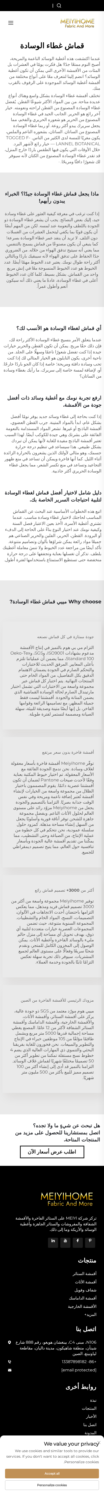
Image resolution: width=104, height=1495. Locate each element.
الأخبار (91, 1416)
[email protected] (78, 1370)
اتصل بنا (89, 1424)
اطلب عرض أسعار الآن (52, 1152)
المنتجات (89, 1408)
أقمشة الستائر (84, 1273)
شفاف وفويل (85, 1290)
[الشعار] (77, 22)
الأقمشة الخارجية (82, 1306)
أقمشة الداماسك (82, 1298)
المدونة (90, 1432)
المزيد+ (90, 1314)
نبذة (93, 1400)
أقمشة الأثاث (85, 1282)
